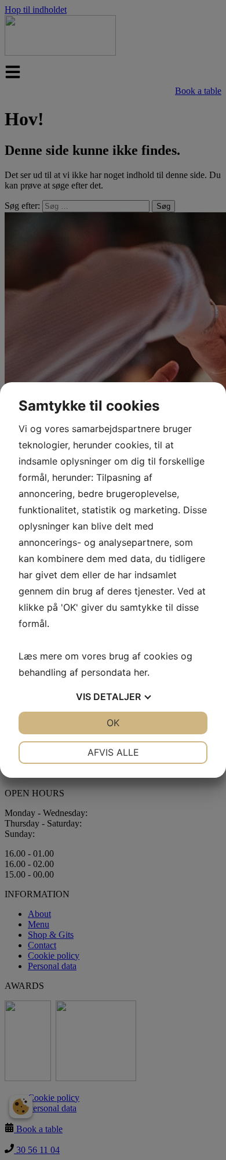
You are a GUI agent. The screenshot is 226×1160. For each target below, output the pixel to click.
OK (113, 722)
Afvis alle (113, 752)
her (140, 672)
